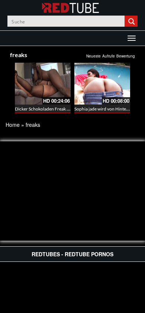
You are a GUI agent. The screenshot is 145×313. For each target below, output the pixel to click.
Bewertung (125, 56)
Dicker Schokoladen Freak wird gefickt (52, 109)
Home (13, 124)
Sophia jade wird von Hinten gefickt (108, 109)
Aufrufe (108, 56)
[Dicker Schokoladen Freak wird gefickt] (43, 84)
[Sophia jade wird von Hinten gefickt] (102, 84)
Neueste (93, 56)
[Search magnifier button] (132, 21)
